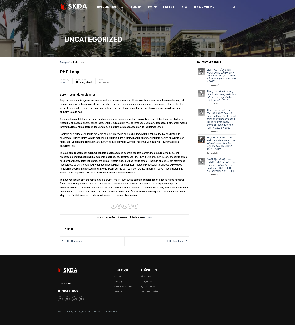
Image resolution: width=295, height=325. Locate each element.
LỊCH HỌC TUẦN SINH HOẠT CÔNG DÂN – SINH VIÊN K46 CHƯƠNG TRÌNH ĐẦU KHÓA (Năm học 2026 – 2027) (221, 75)
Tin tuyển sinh (147, 281)
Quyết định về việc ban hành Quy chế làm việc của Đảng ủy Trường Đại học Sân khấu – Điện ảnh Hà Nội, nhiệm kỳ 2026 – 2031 (221, 165)
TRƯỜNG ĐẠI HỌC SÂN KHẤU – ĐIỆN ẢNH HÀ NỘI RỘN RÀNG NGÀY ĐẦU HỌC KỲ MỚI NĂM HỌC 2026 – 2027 (221, 143)
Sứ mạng (118, 281)
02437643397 (67, 284)
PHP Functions (175, 241)
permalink (148, 217)
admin (62, 83)
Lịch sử (117, 276)
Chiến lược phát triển (123, 286)
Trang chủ (103, 7)
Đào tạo (152, 7)
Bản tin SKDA (146, 276)
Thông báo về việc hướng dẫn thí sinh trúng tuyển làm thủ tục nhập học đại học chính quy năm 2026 (221, 96)
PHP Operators (73, 241)
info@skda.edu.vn (70, 291)
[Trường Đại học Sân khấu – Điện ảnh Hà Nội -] (75, 7)
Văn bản (118, 291)
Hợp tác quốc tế (148, 286)
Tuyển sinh (169, 7)
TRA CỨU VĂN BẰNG (204, 7)
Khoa (184, 7)
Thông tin (135, 7)
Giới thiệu (117, 7)
